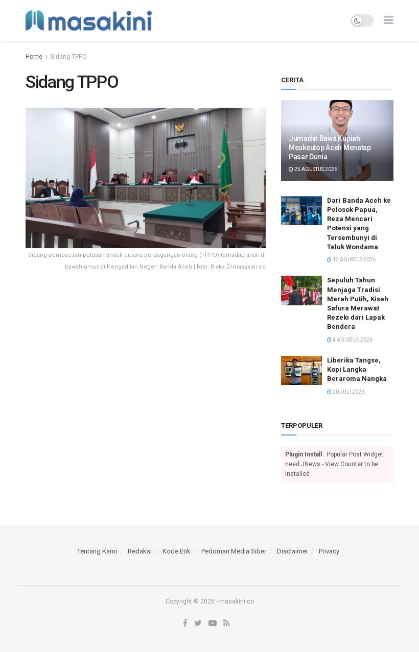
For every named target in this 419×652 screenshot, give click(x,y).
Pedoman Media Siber (233, 551)
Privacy (329, 551)
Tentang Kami (97, 551)
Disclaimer (292, 551)
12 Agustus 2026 (354, 259)
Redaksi (140, 551)
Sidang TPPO (69, 56)
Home (34, 56)
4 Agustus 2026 (352, 340)
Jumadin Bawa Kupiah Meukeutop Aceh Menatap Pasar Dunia (330, 147)
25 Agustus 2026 (315, 169)
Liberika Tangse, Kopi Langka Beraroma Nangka (357, 369)
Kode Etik (176, 551)
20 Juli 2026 (348, 392)
